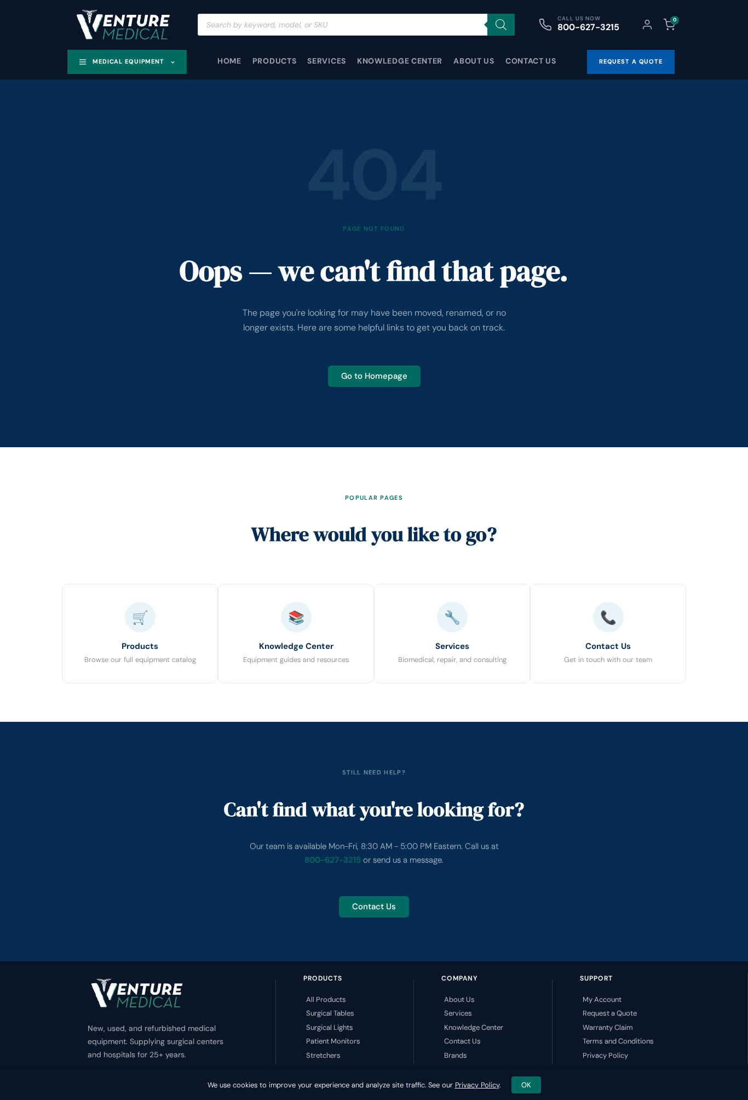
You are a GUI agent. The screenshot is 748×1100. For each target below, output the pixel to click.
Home (229, 61)
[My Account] (647, 25)
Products (274, 61)
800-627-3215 (588, 27)
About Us (473, 61)
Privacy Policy (477, 1085)
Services (326, 61)
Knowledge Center (399, 61)
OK (526, 1085)
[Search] (501, 25)
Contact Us (530, 61)
